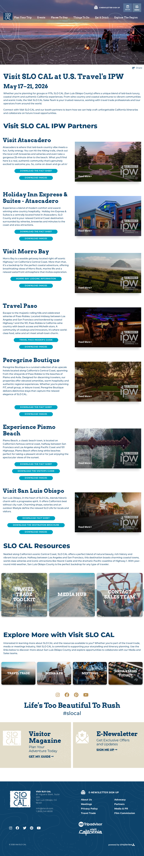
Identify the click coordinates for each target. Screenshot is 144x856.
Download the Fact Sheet (36, 464)
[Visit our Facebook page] (67, 695)
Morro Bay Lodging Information (36, 279)
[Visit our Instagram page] (58, 695)
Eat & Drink (102, 17)
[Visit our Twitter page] (24, 828)
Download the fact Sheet (36, 407)
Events (41, 17)
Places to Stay (59, 17)
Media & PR (121, 808)
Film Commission (124, 813)
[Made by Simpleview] (121, 844)
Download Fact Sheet (36, 518)
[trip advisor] (90, 824)
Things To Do (81, 17)
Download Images (36, 178)
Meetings (86, 804)
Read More (84, 176)
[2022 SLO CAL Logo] (8, 16)
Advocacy (120, 799)
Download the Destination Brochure (36, 525)
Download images (36, 347)
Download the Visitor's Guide (36, 471)
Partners (119, 804)
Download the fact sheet (36, 171)
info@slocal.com (44, 809)
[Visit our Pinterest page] (76, 695)
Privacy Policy (89, 808)
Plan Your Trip (23, 17)
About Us (86, 799)
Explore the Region (126, 17)
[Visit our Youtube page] (85, 695)
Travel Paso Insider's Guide (35, 340)
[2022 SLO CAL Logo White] (20, 798)
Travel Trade (88, 813)
